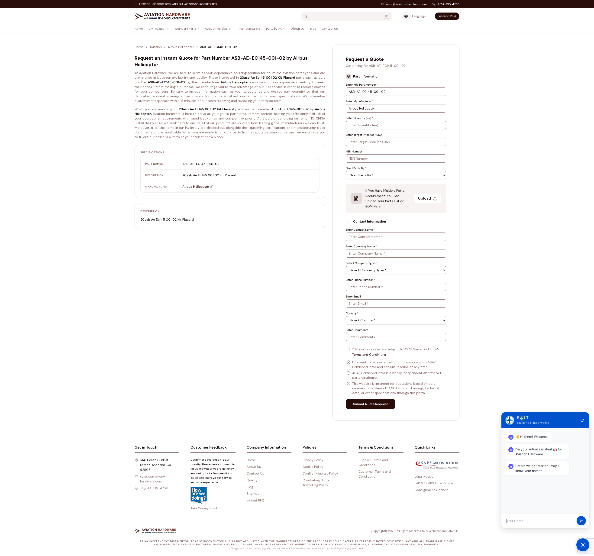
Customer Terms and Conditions (374, 473)
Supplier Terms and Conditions (373, 462)
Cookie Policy (313, 467)
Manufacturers (250, 29)
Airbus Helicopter (181, 47)
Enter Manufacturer (360, 101)
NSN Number (354, 151)
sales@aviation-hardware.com (406, 4)
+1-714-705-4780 (447, 4)
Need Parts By (356, 168)
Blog (313, 29)
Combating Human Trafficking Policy (317, 482)
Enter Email (354, 296)
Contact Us (330, 29)
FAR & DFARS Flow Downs (434, 483)
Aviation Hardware (218, 29)
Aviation (156, 47)
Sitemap (253, 493)
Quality (252, 480)
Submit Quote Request (370, 404)
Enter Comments (357, 330)
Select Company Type (361, 263)
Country (352, 313)
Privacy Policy (313, 460)
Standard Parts (185, 29)
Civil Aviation (157, 29)
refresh (582, 420)
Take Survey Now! (203, 508)
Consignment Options (431, 490)
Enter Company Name (361, 246)
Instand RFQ (447, 16)
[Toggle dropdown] (168, 28)
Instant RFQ (255, 500)
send (581, 521)
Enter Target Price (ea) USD (364, 135)
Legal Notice (424, 476)
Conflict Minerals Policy (320, 473)
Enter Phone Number (360, 280)
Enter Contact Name (360, 230)
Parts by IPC (274, 29)
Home (139, 29)
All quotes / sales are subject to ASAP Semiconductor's (395, 352)
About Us (297, 29)
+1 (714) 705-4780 (154, 488)
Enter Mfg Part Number (362, 85)
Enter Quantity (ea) (359, 118)
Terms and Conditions (369, 354)
